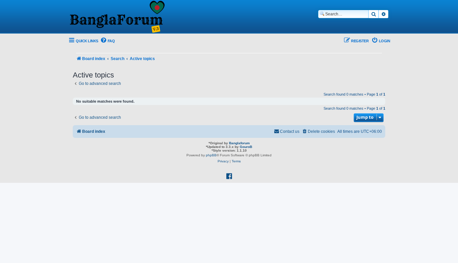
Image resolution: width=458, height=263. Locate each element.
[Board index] (116, 17)
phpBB (211, 155)
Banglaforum (239, 143)
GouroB (246, 147)
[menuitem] (107, 41)
